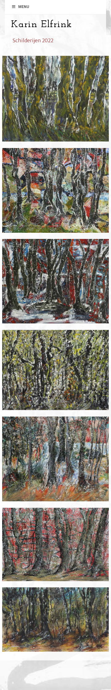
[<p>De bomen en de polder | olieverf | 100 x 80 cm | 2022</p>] (55, 193)
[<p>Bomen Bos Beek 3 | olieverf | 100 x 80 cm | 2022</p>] (55, 462)
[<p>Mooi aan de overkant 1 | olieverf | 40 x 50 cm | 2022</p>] (55, 102)
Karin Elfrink (41, 25)
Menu (23, 7)
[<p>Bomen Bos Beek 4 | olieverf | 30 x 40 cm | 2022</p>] (55, 373)
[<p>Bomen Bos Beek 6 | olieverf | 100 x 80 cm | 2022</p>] (55, 284)
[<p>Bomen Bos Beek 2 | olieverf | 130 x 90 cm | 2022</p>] (55, 548)
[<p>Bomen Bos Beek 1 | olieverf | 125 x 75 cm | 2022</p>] (55, 622)
